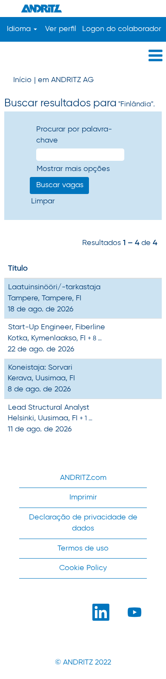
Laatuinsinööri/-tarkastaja (54, 287)
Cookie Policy (83, 568)
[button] (83, 57)
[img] (83, 8)
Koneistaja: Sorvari (40, 367)
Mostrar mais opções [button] (73, 169)
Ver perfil (60, 29)
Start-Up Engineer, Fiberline (56, 327)
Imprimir (83, 497)
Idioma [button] (20, 29)
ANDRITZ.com (83, 478)
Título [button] (18, 268)
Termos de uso (83, 548)
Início (22, 80)
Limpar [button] (43, 201)
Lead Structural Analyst (48, 407)
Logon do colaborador (121, 29)
